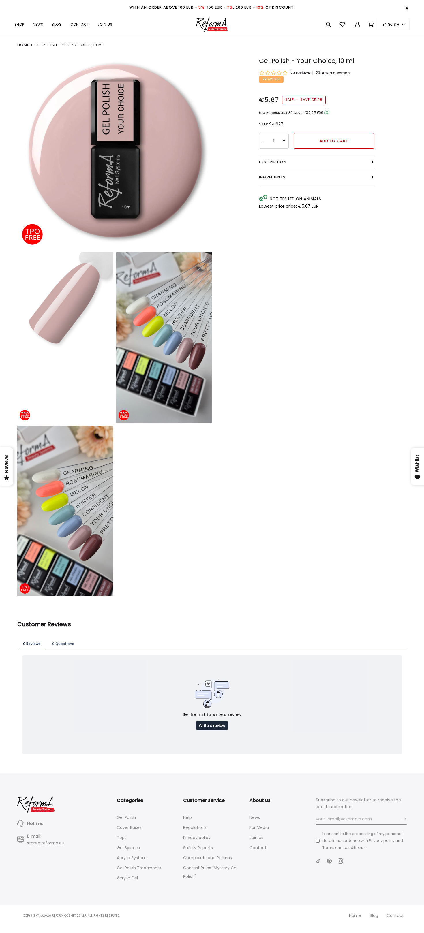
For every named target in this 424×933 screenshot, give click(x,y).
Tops (122, 837)
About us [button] (260, 800)
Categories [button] (130, 800)
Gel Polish (126, 817)
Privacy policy (197, 837)
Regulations (195, 827)
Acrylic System (132, 858)
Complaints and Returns (207, 858)
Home (23, 44)
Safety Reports (198, 848)
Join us (256, 837)
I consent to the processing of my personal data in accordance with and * (362, 840)
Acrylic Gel (127, 878)
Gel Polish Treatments (139, 868)
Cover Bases (129, 827)
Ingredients (272, 177)
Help (187, 817)
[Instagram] (340, 861)
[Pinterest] (329, 861)
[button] (21, 24)
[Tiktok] (318, 861)
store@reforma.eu (45, 843)
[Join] (399, 819)
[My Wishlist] (343, 24)
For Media (259, 827)
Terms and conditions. (343, 847)
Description (273, 162)
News (254, 817)
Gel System (128, 848)
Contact (258, 848)
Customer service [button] (204, 800)
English (392, 24)
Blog (374, 915)
